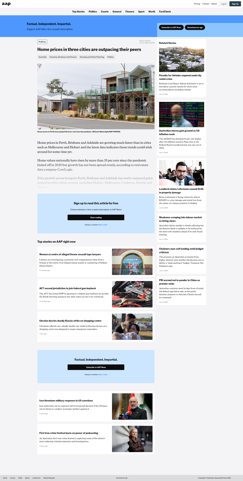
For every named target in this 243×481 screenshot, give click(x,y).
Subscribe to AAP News (171, 27)
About (214, 4)
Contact (205, 4)
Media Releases (49, 478)
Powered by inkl (121, 478)
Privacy (12, 478)
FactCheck (165, 11)
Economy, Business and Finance (63, 57)
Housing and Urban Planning (92, 57)
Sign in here (103, 225)
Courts (105, 11)
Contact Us (36, 478)
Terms (5, 478)
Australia (42, 57)
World (151, 11)
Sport (141, 11)
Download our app (194, 27)
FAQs (20, 478)
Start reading (96, 217)
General (117, 11)
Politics (93, 11)
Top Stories (78, 11)
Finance (129, 11)
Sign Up (235, 4)
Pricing (197, 4)
